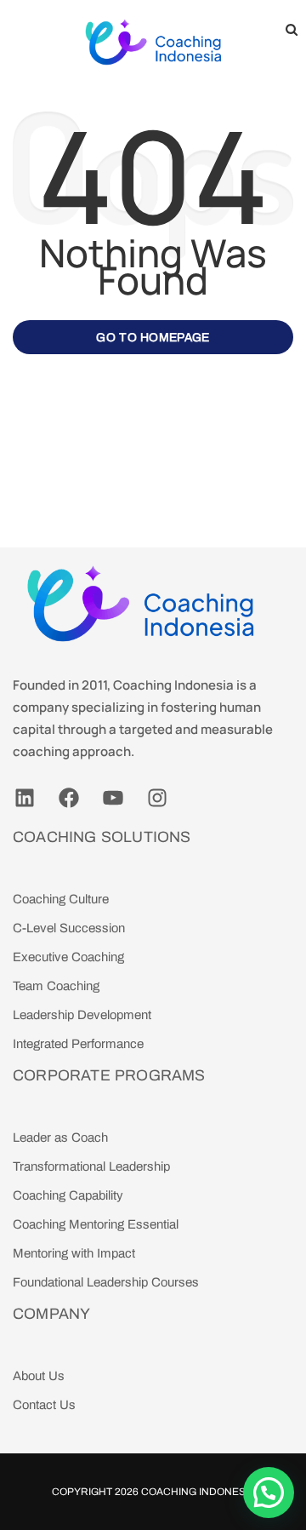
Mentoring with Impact (74, 1253)
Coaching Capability (68, 1195)
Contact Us (44, 1405)
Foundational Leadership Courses (106, 1282)
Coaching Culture (61, 899)
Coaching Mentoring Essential (95, 1224)
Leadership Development (82, 1015)
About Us (39, 1376)
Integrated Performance (78, 1044)
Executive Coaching (68, 957)
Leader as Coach (60, 1137)
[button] (268, 1492)
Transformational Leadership (91, 1166)
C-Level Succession (69, 928)
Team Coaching (56, 986)
